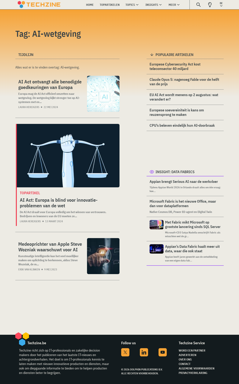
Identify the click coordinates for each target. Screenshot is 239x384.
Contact (184, 364)
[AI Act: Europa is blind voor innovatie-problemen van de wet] (68, 155)
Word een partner (192, 350)
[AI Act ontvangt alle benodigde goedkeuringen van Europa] (103, 94)
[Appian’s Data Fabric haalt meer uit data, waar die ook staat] (157, 253)
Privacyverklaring (193, 373)
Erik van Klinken (29, 269)
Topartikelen (110, 5)
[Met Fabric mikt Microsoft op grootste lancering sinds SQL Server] (157, 229)
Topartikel (30, 192)
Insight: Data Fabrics (175, 171)
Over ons (185, 359)
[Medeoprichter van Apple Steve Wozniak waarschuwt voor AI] (103, 256)
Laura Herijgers (28, 107)
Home (90, 5)
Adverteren (187, 355)
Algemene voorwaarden (196, 368)
